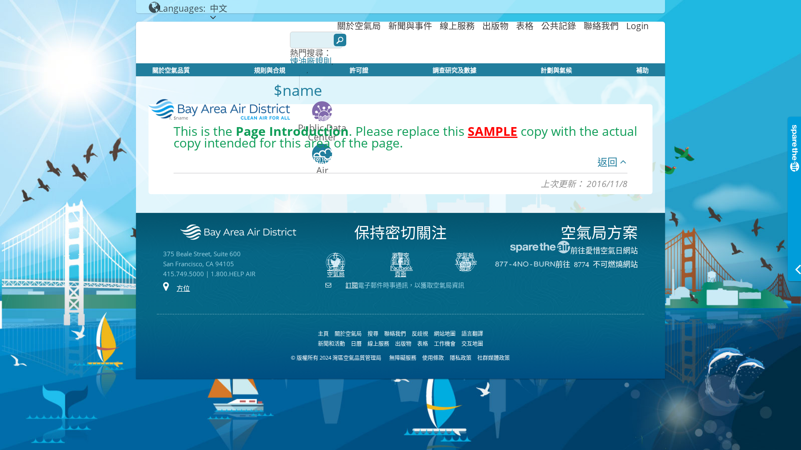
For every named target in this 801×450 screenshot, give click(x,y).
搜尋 (373, 333)
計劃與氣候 (556, 70)
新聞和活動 (331, 343)
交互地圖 (472, 343)
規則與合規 (269, 70)
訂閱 (351, 285)
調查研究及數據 (454, 70)
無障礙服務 (402, 357)
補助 (642, 70)
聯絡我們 (601, 26)
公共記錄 (558, 26)
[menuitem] (359, 25)
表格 (525, 26)
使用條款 (433, 357)
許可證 (359, 70)
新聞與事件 (410, 26)
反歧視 (420, 333)
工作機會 (445, 343)
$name (181, 118)
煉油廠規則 (311, 61)
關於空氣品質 (171, 70)
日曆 (356, 343)
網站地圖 (445, 333)
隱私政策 (460, 357)
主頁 (323, 333)
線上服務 (457, 26)
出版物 (495, 26)
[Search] (340, 40)
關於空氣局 (359, 26)
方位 (183, 288)
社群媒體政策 (493, 357)
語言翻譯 (472, 333)
